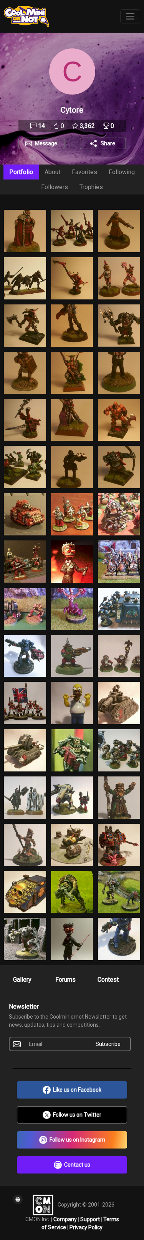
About (52, 172)
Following (122, 172)
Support (90, 1219)
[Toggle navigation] (130, 16)
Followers (54, 187)
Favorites (84, 172)
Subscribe (108, 1044)
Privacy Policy (86, 1227)
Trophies (91, 187)
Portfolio (21, 172)
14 (40, 126)
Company (65, 1219)
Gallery (22, 979)
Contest (108, 979)
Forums (65, 979)
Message (46, 143)
